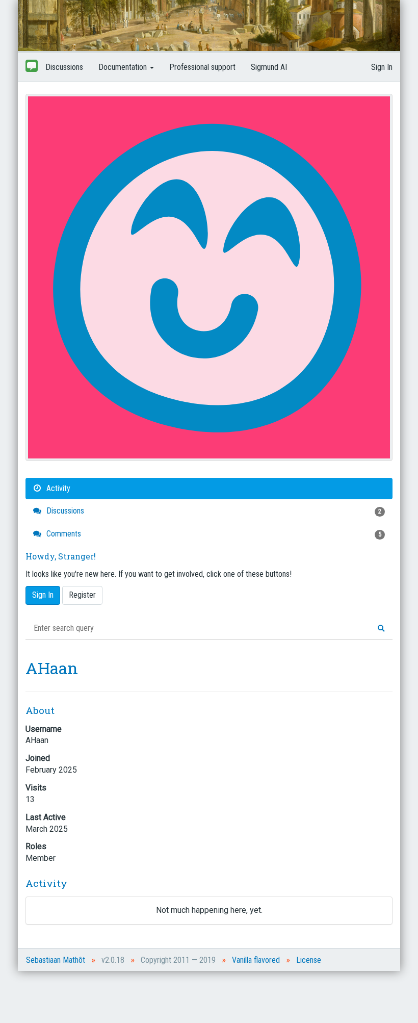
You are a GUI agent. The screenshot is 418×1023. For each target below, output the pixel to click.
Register (82, 595)
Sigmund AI (269, 67)
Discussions (64, 67)
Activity (57, 488)
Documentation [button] (123, 67)
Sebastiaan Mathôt (55, 960)
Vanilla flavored (256, 960)
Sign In (382, 67)
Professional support (202, 67)
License (308, 960)
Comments (212, 534)
